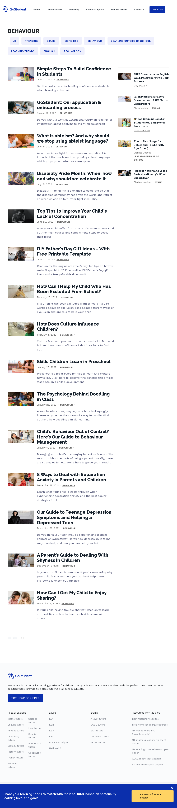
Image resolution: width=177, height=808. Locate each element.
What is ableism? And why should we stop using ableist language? (73, 138)
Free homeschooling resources (150, 724)
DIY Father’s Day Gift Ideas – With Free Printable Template (73, 251)
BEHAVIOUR (63, 79)
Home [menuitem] (36, 9)
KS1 (51, 718)
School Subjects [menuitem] (95, 9)
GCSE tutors (98, 724)
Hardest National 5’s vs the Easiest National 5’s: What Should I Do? (150, 174)
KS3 (51, 730)
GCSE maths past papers (146, 758)
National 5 (55, 748)
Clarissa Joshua (142, 152)
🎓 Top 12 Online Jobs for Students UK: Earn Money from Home (149, 122)
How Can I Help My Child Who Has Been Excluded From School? (74, 289)
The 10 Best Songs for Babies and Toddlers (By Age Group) (149, 145)
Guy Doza (139, 85)
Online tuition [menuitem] (54, 9)
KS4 (51, 736)
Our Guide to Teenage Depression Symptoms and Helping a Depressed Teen (74, 517)
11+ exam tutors (100, 736)
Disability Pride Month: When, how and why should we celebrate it (74, 176)
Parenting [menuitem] (74, 9)
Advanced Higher (59, 742)
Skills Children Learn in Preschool (73, 361)
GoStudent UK (142, 130)
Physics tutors (16, 730)
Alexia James (141, 108)
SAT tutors (97, 730)
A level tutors (98, 718)
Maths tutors (15, 718)
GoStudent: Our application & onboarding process (69, 105)
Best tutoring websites (145, 718)
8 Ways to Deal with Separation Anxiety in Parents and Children (71, 477)
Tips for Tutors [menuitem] (119, 9)
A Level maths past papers (148, 764)
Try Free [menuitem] (157, 9)
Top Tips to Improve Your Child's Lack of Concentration (72, 213)
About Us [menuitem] (139, 9)
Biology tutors (16, 745)
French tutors (15, 757)
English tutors (16, 724)
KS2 (51, 724)
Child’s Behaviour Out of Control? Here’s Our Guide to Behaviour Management (73, 437)
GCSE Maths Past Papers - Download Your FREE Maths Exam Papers (150, 100)
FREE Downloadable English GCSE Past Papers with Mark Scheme (151, 78)
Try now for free (25, 698)
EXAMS (156, 108)
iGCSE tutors (98, 742)
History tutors (16, 751)
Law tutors (34, 728)
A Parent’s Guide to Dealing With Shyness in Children (72, 557)
